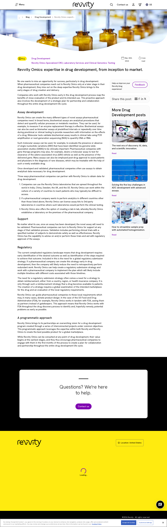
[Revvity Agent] (160, 505)
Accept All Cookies (128, 522)
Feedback (140, 84)
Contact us (122, 4)
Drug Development (41, 58)
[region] (83, 523)
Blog (28, 17)
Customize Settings (145, 522)
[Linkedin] (142, 99)
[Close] (163, 522)
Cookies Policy (96, 524)
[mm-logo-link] (83, 5)
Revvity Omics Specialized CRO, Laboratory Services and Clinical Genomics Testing (73, 62)
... (19, 17)
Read (114, 153)
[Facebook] (139, 99)
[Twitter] (145, 99)
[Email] (136, 99)
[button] (133, 4)
